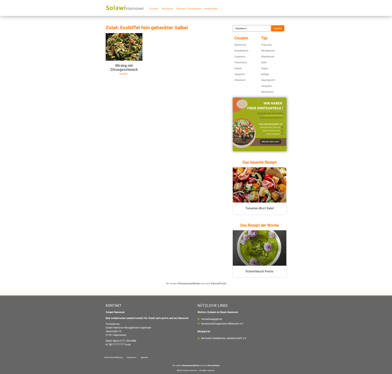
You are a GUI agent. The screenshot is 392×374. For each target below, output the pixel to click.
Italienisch (239, 56)
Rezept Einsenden (189, 8)
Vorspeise (266, 86)
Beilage (265, 74)
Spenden (144, 357)
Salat (264, 62)
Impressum (131, 357)
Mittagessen (268, 50)
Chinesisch (240, 80)
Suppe (264, 68)
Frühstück (266, 44)
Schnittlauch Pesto (259, 271)
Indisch (238, 68)
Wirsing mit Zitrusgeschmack (124, 68)
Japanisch (239, 74)
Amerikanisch (241, 50)
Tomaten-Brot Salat (259, 208)
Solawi (153, 8)
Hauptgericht (268, 80)
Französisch (240, 62)
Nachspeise (267, 91)
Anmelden (211, 8)
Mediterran (240, 44)
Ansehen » (123, 74)
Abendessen (267, 56)
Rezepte (167, 8)
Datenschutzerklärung (113, 357)
